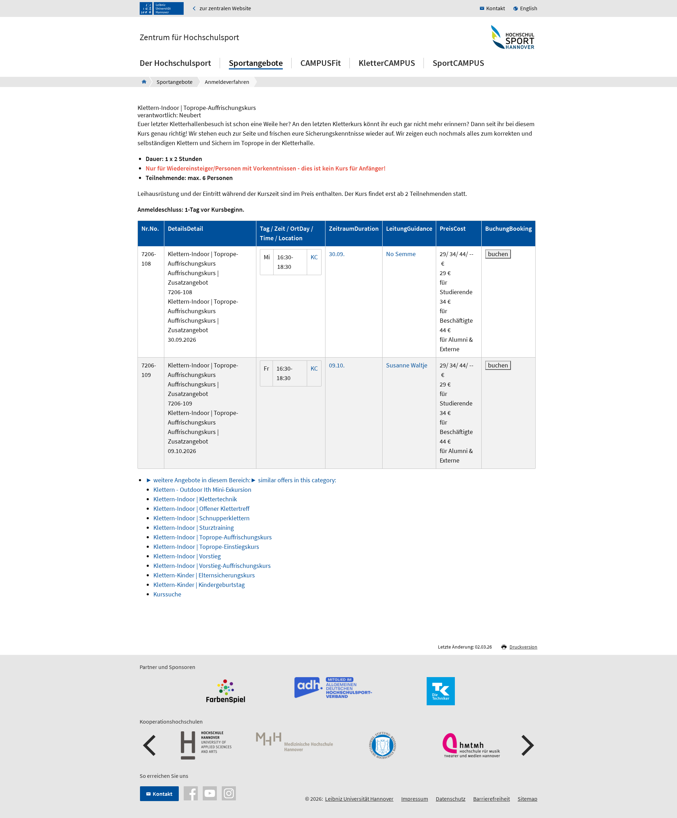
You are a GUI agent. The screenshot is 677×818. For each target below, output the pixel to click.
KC (314, 257)
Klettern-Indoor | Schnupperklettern (201, 518)
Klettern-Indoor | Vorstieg (187, 556)
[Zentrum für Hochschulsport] (141, 82)
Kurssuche (167, 594)
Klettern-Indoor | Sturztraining (193, 527)
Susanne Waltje (406, 365)
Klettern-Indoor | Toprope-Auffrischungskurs (212, 537)
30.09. (336, 254)
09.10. (336, 365)
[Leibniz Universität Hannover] (162, 8)
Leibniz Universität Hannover (359, 798)
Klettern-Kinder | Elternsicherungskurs (204, 575)
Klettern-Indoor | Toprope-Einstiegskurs (206, 547)
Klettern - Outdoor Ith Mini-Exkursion (202, 489)
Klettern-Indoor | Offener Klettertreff (201, 508)
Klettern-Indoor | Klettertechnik (195, 499)
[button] (150, 745)
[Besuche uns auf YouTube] (209, 792)
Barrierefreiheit (491, 798)
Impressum (414, 798)
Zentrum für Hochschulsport (189, 37)
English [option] (528, 8)
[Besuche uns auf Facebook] (190, 792)
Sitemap (527, 798)
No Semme (401, 254)
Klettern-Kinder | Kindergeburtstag (199, 585)
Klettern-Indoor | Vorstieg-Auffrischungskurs (212, 566)
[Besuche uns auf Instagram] (228, 792)
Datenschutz (450, 798)
